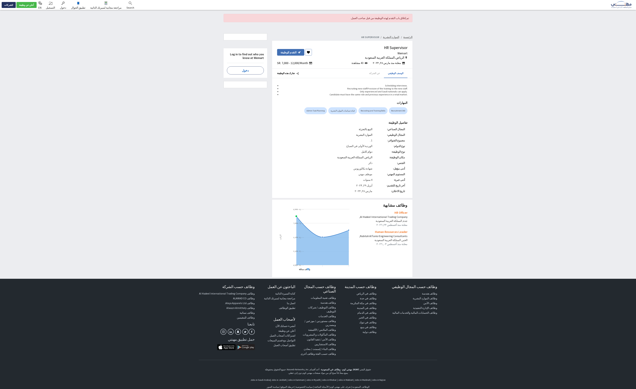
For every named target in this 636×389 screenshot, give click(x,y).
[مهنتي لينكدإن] (231, 332)
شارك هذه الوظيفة (286, 73)
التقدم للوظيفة (288, 52)
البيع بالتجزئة (365, 129)
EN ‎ (40, 7)
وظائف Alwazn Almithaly (240, 308)
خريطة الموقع (287, 386)
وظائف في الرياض (366, 293)
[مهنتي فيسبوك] (252, 332)
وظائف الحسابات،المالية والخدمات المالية (414, 312)
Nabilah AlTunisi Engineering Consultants (383, 236)
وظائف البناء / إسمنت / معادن (320, 349)
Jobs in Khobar (329, 379)
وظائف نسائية (247, 312)
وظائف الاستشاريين (325, 344)
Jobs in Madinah (362, 379)
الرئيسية (407, 37)
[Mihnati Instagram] (223, 332)
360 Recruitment (398, 110)
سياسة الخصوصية (304, 386)
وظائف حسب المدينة (360, 286)
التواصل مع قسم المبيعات (281, 340)
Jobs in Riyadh (313, 379)
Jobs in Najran (379, 379)
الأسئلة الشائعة (321, 386)
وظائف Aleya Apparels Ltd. (240, 303)
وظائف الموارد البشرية (425, 298)
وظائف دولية (369, 332)
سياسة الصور (273, 386)
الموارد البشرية (364, 134)
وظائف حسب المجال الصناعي (320, 288)
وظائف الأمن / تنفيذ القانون (321, 339)
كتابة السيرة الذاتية (285, 293)
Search (130, 7)
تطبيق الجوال (78, 7)
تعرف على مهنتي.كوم (340, 386)
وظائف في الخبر (367, 317)
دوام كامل (366, 151)
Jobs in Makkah (345, 379)
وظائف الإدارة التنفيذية (425, 308)
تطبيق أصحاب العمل (284, 345)
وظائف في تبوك (367, 322)
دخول (63, 7)
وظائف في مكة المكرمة (363, 303)
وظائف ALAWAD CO (244, 298)
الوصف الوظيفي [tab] (395, 73)
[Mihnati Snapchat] (238, 332)
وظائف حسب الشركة (238, 286)
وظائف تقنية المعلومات (323, 297)
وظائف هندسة (429, 293)
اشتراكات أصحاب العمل (282, 335)
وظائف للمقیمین (246, 317)
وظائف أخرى (308, 353)
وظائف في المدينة (366, 308)
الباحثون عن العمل (281, 286)
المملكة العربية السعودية (350, 157)
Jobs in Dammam (296, 379)
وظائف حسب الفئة (325, 353)
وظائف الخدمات (327, 316)
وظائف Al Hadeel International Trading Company (227, 293)
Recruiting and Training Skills (373, 110)
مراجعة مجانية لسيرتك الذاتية (106, 7)
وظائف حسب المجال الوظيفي (414, 286)
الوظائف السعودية (361, 386)
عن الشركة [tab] (374, 73)
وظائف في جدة (368, 298)
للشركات (8, 4)
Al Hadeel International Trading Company (383, 217)
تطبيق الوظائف (287, 308)
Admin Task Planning (316, 110)
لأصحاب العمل (284, 319)
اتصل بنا (291, 303)
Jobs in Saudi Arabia (260, 379)
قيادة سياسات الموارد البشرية (343, 110)
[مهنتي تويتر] (245, 332)
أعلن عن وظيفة (26, 4)
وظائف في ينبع (368, 327)
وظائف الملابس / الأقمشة (322, 329)
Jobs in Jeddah (278, 379)
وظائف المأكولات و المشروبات (319, 334)
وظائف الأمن (430, 303)
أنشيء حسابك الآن (285, 326)
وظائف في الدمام (366, 312)
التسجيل (50, 7)
